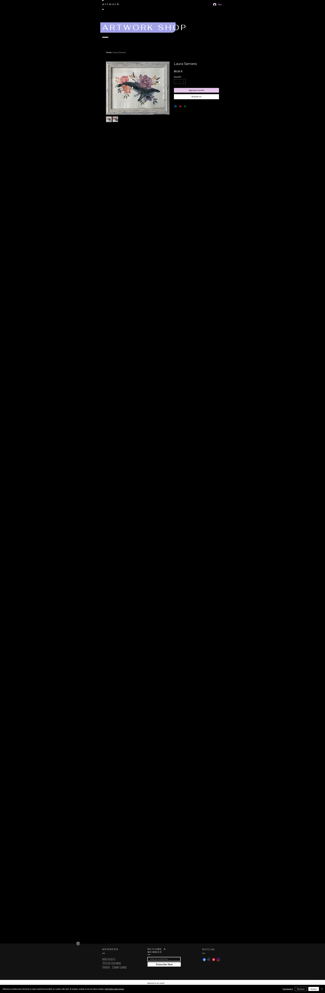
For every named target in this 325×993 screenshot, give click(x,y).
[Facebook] (204, 960)
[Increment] (183, 81)
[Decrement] (175, 81)
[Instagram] (218, 960)
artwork (111, 4)
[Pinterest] (214, 960)
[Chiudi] (321, 989)
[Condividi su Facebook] (175, 106)
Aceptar (314, 989)
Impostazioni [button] (288, 989)
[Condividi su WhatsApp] (185, 106)
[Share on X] (190, 106)
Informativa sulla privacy (114, 989)
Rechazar (301, 989)
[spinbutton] (179, 81)
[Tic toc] (209, 960)
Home (108, 52)
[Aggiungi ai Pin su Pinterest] (180, 106)
